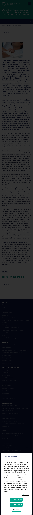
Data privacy (25, 495)
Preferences (16, 510)
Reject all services (16, 505)
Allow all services (16, 500)
